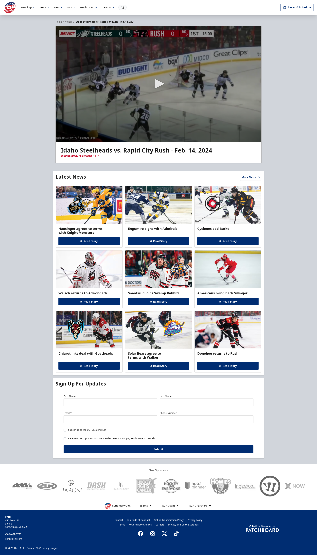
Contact (119, 520)
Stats (69, 7)
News (57, 7)
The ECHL (106, 7)
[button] (158, 84)
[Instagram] (152, 533)
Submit (158, 449)
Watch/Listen (87, 7)
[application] (158, 84)
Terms (121, 524)
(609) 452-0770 (13, 534)
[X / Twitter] (164, 533)
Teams (42, 7)
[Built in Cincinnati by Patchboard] (262, 528)
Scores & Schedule (299, 7)
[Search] (122, 7)
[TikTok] (176, 533)
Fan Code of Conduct (138, 520)
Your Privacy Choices (140, 524)
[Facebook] (140, 533)
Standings (26, 7)
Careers (160, 524)
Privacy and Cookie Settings (183, 524)
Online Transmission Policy (169, 520)
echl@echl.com (13, 538)
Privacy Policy (195, 520)
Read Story (91, 241)
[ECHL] (9, 7)
